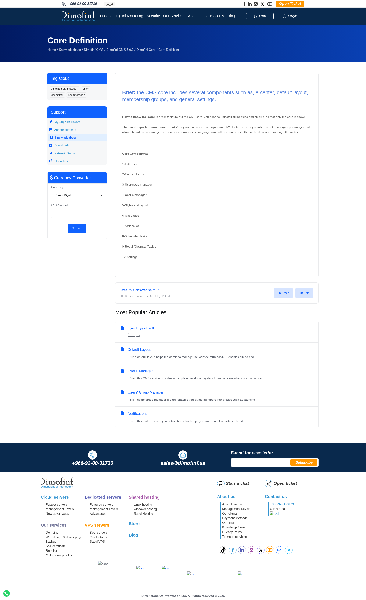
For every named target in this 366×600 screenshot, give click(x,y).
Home (51, 49)
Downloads (61, 145)
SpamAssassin (76, 95)
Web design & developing (63, 537)
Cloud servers (55, 497)
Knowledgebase (70, 49)
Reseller (51, 550)
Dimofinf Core (145, 49)
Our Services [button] (173, 16)
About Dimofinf (232, 504)
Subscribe (303, 462)
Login (292, 16)
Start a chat (237, 483)
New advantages (57, 513)
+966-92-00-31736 (282, 504)
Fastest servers (57, 504)
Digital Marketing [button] (129, 16)
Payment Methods (235, 518)
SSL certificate (56, 546)
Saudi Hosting (143, 513)
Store (134, 523)
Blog (231, 16)
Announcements (65, 129)
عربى (109, 4)
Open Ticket (62, 161)
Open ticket (285, 483)
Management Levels (60, 509)
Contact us (276, 496)
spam (86, 88)
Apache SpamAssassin (64, 88)
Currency (57, 187)
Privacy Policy (232, 532)
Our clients (229, 513)
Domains (52, 532)
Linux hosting (143, 504)
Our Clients (215, 16)
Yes (286, 293)
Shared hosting (144, 497)
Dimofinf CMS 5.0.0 (119, 49)
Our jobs (228, 522)
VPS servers (97, 525)
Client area (277, 509)
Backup (51, 541)
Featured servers (102, 504)
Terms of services (234, 536)
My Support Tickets (67, 122)
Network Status (64, 153)
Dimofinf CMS (93, 49)
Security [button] (153, 16)
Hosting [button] (106, 16)
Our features (98, 537)
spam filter (57, 95)
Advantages (98, 513)
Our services (54, 525)
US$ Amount (59, 205)
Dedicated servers (103, 497)
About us (195, 16)
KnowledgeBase (233, 527)
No (308, 293)
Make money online (59, 555)
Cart (262, 16)
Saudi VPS (97, 541)
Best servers (99, 532)
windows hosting (145, 509)
